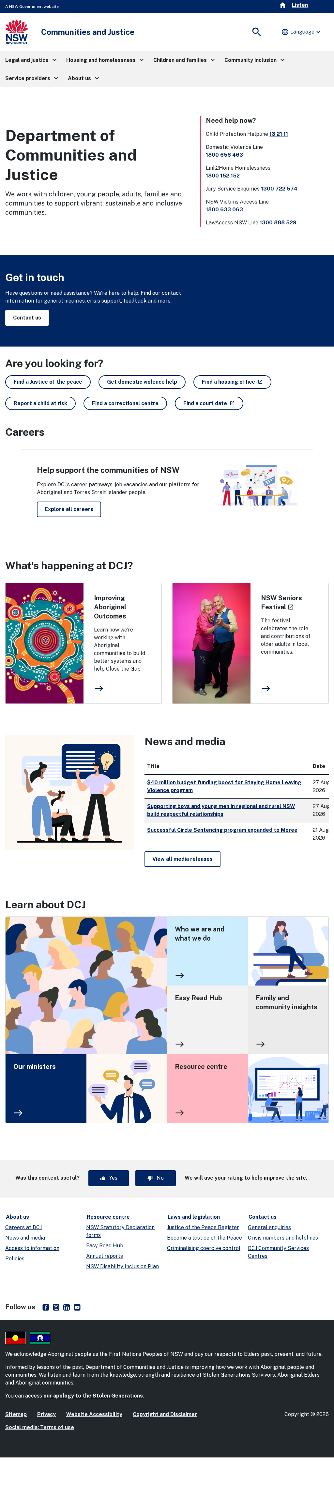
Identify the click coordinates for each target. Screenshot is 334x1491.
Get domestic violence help (142, 382)
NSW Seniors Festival (281, 602)
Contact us (27, 318)
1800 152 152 (223, 176)
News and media (25, 1238)
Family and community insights (286, 1002)
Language (301, 32)
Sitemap (16, 1414)
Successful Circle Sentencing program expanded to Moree (222, 830)
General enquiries (269, 1227)
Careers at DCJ (23, 1227)
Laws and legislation (194, 1217)
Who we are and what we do (199, 933)
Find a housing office (236, 381)
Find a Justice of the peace (48, 382)
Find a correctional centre (125, 403)
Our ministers (34, 1067)
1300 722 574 (279, 189)
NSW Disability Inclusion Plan (122, 1266)
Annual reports (104, 1256)
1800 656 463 (224, 155)
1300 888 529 (278, 223)
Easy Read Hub (198, 998)
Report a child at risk (40, 403)
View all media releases (182, 859)
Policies (14, 1259)
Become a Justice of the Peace (204, 1238)
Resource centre (201, 1067)
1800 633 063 (224, 209)
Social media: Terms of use (39, 1427)
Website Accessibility (94, 1414)
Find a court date (213, 403)
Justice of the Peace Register (203, 1227)
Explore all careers (69, 509)
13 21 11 (278, 134)
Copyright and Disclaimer (165, 1414)
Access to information (32, 1248)
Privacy (46, 1414)
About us (17, 1217)
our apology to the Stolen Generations (93, 1396)
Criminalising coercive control (203, 1248)
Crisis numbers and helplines (283, 1238)
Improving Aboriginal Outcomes (110, 607)
